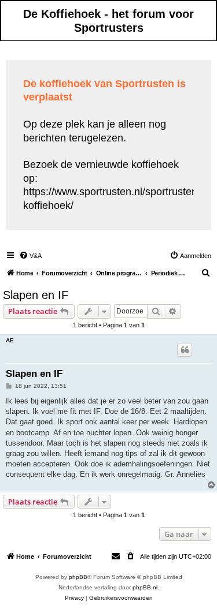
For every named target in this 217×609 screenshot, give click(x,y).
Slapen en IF (35, 295)
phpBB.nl (145, 587)
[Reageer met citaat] (184, 350)
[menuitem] (30, 256)
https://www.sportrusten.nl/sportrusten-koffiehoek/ (112, 198)
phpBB (78, 577)
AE (10, 340)
